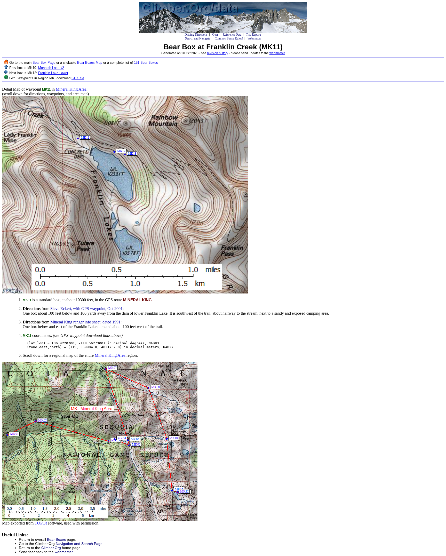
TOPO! (41, 523)
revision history (217, 53)
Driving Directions (196, 34)
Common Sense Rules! (229, 38)
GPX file (77, 78)
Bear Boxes (56, 539)
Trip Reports (253, 34)
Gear (215, 34)
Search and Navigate (197, 38)
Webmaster (254, 38)
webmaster (277, 53)
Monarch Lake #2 (51, 68)
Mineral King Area (71, 89)
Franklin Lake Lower (53, 73)
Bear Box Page (44, 63)
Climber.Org (51, 548)
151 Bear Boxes (146, 63)
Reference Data (232, 34)
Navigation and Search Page (79, 544)
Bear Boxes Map (89, 63)
